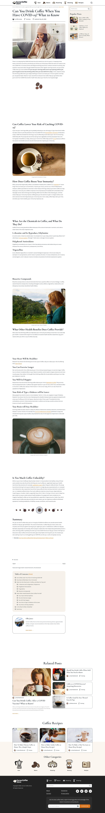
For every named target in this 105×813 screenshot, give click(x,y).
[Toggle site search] (91, 3)
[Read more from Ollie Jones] (13, 19)
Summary (19, 609)
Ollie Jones (19, 19)
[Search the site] (90, 786)
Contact (48, 793)
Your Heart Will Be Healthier (26, 595)
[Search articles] (89, 9)
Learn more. (61, 6)
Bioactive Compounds (24, 591)
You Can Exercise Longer (25, 598)
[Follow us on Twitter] (81, 791)
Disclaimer (64, 790)
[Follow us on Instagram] (90, 791)
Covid (54, 138)
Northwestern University (51, 132)
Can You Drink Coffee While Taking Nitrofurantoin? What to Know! (36, 538)
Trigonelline (22, 589)
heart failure (18, 363)
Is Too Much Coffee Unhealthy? (24, 607)
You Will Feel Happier (24, 600)
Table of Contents (24, 574)
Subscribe (84, 806)
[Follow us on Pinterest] (86, 791)
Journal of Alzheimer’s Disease (43, 411)
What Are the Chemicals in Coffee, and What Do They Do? (31, 582)
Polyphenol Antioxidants (25, 586)
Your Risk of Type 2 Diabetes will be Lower (29, 602)
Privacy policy (65, 793)
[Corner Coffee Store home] (20, 781)
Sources (16, 559)
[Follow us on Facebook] (77, 791)
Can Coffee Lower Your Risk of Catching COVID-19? (29, 577)
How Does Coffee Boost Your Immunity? (27, 580)
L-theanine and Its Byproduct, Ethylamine (29, 584)
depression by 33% (51, 382)
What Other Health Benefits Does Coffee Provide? (29, 593)
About (48, 790)
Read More (29, 630)
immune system (23, 238)
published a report (37, 485)
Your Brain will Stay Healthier (26, 604)
